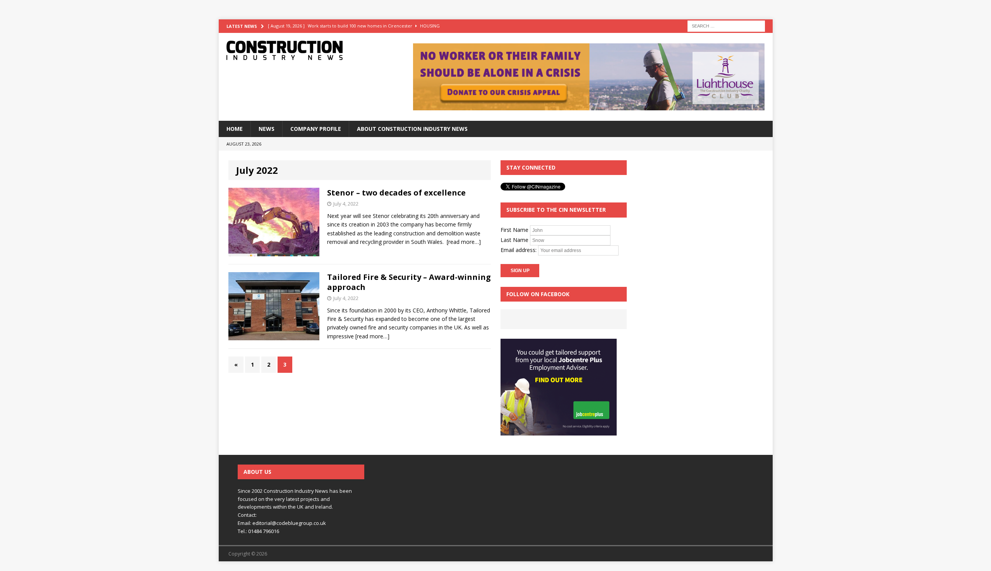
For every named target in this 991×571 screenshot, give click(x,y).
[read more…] (464, 241)
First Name (514, 229)
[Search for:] (726, 25)
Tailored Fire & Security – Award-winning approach (409, 282)
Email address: (519, 249)
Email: (245, 523)
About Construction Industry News (412, 128)
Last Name (514, 239)
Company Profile (315, 128)
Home (234, 128)
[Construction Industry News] (306, 50)
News (266, 128)
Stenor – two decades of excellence (396, 192)
